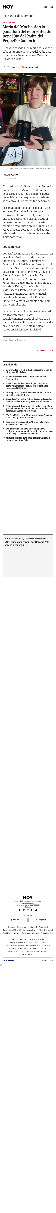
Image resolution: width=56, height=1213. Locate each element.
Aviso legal (33, 927)
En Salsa (43, 942)
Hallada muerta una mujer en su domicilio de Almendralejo (26, 377)
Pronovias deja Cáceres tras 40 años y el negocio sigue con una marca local (27, 423)
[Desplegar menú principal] (51, 7)
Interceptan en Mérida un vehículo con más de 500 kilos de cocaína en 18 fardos (28, 393)
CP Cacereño (22, 948)
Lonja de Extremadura (28, 954)
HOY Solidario (33, 942)
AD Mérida (12, 948)
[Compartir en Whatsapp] (13, 67)
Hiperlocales (23, 939)
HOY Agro (13, 939)
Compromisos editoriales (30, 933)
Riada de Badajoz (33, 951)
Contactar (11, 927)
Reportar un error (46, 350)
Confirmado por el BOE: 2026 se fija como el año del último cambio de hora (29, 371)
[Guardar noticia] (4, 67)
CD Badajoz (46, 945)
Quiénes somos (22, 927)
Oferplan (44, 948)
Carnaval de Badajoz (33, 945)
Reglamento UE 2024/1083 (12, 930)
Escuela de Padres (14, 951)
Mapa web (16, 933)
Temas (5, 340)
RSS (23, 951)
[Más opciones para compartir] (17, 67)
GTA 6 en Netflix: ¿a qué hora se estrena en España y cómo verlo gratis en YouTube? (29, 416)
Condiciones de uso (29, 930)
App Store (16, 920)
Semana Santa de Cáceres (37, 939)
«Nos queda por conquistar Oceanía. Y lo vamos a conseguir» (27, 543)
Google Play (42, 920)
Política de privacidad (46, 930)
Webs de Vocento (46, 961)
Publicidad (6, 933)
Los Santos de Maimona (18, 16)
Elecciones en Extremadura (15, 945)
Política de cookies (47, 933)
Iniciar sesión (45, 7)
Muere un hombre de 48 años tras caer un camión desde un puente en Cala (28, 439)
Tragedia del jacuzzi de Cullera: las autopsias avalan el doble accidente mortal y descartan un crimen (29, 400)
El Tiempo (44, 951)
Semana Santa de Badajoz (18, 942)
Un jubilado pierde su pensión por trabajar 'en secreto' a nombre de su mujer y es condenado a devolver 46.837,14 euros (27, 385)
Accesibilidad (43, 927)
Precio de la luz (34, 948)
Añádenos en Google (31, 67)
